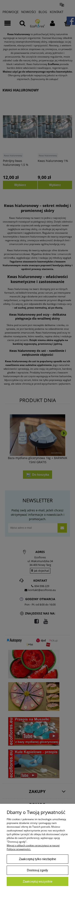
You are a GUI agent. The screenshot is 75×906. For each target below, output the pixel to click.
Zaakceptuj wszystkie (37, 881)
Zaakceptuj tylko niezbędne (37, 859)
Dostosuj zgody (37, 870)
